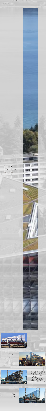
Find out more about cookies (31, 0)
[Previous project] (2, 206)
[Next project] (44, 206)
